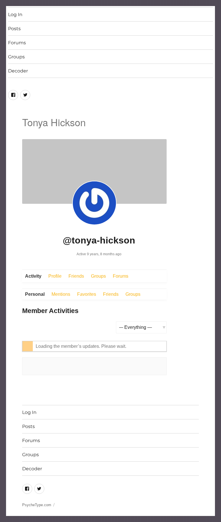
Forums (17, 42)
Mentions (61, 294)
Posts (14, 28)
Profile (55, 276)
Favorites (86, 294)
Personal (35, 294)
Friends (76, 276)
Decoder (18, 71)
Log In (15, 14)
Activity (33, 276)
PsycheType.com (36, 505)
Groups (16, 57)
